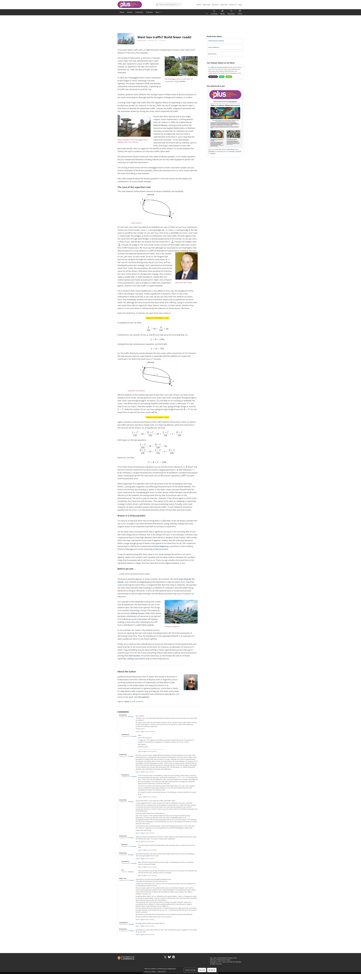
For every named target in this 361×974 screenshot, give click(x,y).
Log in (120, 701)
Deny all (202, 970)
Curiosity (214, 14)
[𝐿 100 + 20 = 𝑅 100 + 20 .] (158, 328)
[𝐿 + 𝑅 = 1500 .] (158, 339)
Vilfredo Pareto (137, 613)
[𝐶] (188, 403)
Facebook (238, 151)
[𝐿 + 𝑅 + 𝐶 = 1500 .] (158, 462)
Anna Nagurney (161, 546)
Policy (240, 14)
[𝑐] (127, 358)
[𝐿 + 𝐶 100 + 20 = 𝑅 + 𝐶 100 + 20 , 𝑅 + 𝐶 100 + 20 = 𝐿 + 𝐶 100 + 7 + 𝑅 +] (158, 449)
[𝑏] (189, 229)
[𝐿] (123, 232)
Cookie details (161, 971)
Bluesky (232, 151)
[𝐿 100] (172, 241)
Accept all (211, 970)
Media (222, 14)
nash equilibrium (213, 47)
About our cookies (150, 971)
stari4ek (182, 81)
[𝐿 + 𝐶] (121, 409)
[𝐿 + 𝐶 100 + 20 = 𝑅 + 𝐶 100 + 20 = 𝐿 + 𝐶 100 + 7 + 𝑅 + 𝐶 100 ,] (158, 433)
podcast (219, 67)
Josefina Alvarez (141, 40)
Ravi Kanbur (134, 655)
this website (143, 697)
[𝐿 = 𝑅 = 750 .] (158, 349)
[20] (125, 247)
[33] (161, 475)
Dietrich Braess (160, 125)
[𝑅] (129, 232)
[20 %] (184, 475)
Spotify (221, 76)
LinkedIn (212, 153)
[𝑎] (162, 229)
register (127, 701)
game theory (212, 54)
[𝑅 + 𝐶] (186, 409)
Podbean (229, 76)
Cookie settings (190, 970)
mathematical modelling (216, 41)
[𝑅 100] (119, 244)
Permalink (131, 716)
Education (231, 14)
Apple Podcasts (213, 76)
